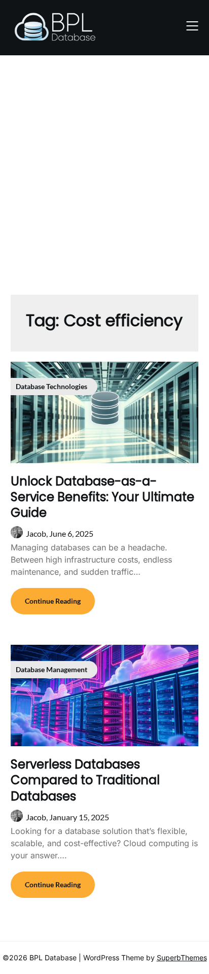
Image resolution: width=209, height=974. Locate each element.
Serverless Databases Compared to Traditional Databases (85, 780)
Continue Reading (53, 601)
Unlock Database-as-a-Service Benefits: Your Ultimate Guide (102, 497)
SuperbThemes (182, 957)
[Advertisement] (104, 169)
